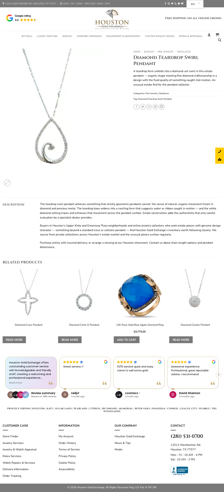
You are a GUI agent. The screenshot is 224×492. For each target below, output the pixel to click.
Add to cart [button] (126, 340)
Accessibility (67, 469)
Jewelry (67, 36)
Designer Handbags (89, 36)
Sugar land (63, 408)
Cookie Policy (67, 463)
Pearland (80, 408)
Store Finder (10, 436)
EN (193, 4)
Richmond (109, 408)
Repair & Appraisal (190, 36)
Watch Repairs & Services (19, 463)
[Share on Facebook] (136, 107)
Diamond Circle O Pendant (84, 325)
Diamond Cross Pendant (28, 325)
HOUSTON (38, 408)
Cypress (94, 408)
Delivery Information (16, 469)
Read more (14, 340)
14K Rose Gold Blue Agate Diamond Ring (139, 325)
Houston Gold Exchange (130, 436)
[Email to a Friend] (149, 107)
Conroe (172, 408)
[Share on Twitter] (143, 107)
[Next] (221, 308)
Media (118, 449)
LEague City (188, 408)
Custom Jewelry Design (159, 36)
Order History (67, 443)
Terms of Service (69, 449)
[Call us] (175, 3)
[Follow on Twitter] (172, 3)
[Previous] (2, 308)
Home (136, 51)
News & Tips (123, 443)
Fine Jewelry (166, 51)
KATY (50, 408)
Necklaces (184, 51)
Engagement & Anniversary (123, 36)
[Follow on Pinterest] (179, 3)
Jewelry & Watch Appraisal (20, 449)
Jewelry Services (13, 443)
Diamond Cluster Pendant (195, 325)
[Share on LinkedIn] (162, 107)
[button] (209, 34)
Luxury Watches (47, 36)
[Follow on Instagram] (169, 3)
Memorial (126, 408)
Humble (204, 408)
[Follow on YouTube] (182, 3)
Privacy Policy (67, 456)
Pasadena (158, 408)
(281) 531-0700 (187, 436)
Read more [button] (15, 382)
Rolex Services (12, 456)
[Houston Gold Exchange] (112, 19)
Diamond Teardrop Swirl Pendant (155, 99)
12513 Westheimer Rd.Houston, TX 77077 (186, 447)
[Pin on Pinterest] (155, 107)
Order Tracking (12, 476)
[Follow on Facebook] (165, 3)
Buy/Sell (27, 36)
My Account (66, 436)
